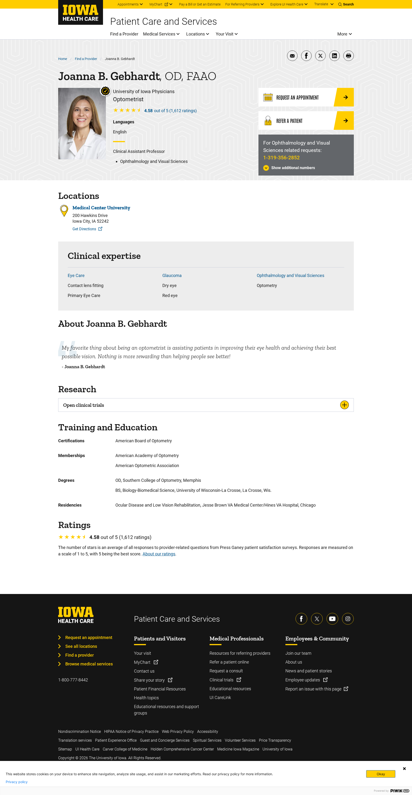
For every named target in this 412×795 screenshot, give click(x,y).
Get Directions (84, 229)
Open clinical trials (83, 405)
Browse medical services (89, 663)
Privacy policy (17, 782)
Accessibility (207, 731)
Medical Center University (101, 208)
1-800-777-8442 (73, 679)
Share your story (150, 680)
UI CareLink (220, 697)
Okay (381, 774)
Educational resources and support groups (166, 709)
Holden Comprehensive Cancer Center (182, 749)
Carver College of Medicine (125, 749)
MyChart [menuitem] (155, 4)
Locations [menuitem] (195, 33)
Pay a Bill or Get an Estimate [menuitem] (200, 4)
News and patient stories (308, 670)
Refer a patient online (229, 661)
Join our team (298, 653)
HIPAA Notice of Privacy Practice (131, 731)
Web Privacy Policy (178, 731)
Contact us (144, 671)
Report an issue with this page (313, 688)
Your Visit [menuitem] (224, 33)
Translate (321, 4)
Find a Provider (86, 59)
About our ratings (159, 553)
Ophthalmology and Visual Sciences (290, 275)
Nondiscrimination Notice (79, 731)
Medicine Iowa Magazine (238, 749)
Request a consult (226, 670)
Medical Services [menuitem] (159, 33)
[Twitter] (317, 619)
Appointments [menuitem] (128, 4)
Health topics (146, 697)
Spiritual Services (207, 740)
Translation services (75, 740)
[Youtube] (332, 619)
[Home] (80, 12)
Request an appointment (88, 637)
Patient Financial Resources (160, 688)
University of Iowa (278, 749)
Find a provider (79, 655)
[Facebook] (301, 619)
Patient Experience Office (116, 740)
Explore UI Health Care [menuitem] (286, 4)
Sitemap (65, 749)
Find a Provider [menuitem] (124, 33)
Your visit (142, 653)
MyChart (142, 662)
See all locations (81, 646)
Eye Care (76, 275)
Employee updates (303, 679)
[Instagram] (348, 619)
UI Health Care (87, 749)
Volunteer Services (240, 740)
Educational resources (230, 688)
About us (293, 661)
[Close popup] (404, 768)
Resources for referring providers (240, 653)
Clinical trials (222, 679)
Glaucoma (172, 275)
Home (62, 59)
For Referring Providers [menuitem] (242, 4)
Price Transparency (275, 740)
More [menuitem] (342, 33)
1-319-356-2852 (281, 158)
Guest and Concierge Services (165, 740)
